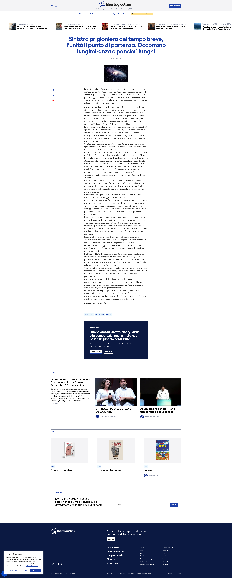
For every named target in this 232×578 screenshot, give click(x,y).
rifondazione (99, 314)
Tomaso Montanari (106, 416)
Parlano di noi (144, 562)
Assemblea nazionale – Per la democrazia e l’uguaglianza (158, 410)
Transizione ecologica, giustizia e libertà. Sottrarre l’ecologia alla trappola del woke (202, 29)
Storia (164, 553)
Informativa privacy (120, 573)
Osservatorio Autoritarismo (142, 14)
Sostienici (108, 351)
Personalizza (13, 570)
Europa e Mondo (115, 555)
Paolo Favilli (89, 314)
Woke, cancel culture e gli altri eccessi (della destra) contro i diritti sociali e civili (65, 28)
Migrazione (112, 563)
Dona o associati (167, 547)
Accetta (35, 570)
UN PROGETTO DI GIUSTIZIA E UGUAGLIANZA (113, 410)
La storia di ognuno (109, 470)
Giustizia (111, 559)
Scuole (164, 559)
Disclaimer (109, 573)
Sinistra (109, 314)
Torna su (177, 568)
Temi (124, 14)
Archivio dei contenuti (147, 564)
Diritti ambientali (115, 552)
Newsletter (166, 562)
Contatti (165, 564)
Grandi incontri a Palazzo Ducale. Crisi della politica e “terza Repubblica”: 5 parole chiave (71, 382)
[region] (24, 562)
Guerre (148, 470)
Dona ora (111, 539)
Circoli (142, 547)
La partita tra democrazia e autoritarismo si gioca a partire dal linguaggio (18, 28)
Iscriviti (173, 504)
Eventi (142, 550)
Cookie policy (131, 573)
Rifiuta (25, 570)
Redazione (148, 416)
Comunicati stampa (146, 559)
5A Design (174, 573)
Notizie (92, 14)
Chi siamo (82, 14)
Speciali (116, 14)
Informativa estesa (32, 566)
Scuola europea (105, 14)
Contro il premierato (63, 470)
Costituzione (113, 548)
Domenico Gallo (154, 475)
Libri (52, 431)
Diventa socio (175, 5)
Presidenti (165, 556)
